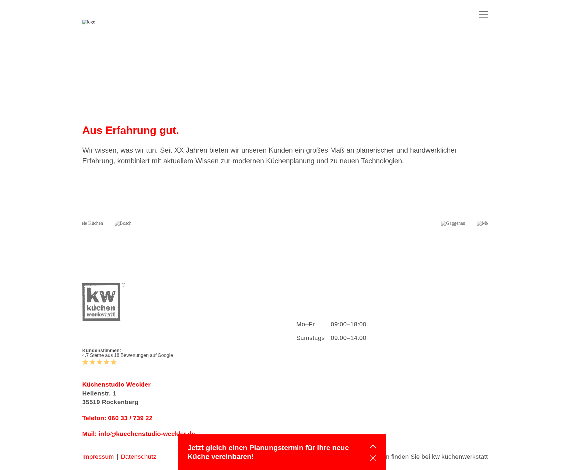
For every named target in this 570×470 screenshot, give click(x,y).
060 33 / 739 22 (130, 417)
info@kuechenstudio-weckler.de (147, 433)
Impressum (98, 456)
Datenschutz (138, 456)
